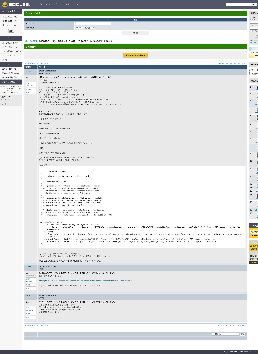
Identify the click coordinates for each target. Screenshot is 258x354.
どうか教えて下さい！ (11, 43)
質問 (26, 41)
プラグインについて (10, 55)
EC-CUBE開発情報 (9, 77)
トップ (244, 325)
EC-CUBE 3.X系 (11, 21)
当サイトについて (9, 69)
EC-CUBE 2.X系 (11, 25)
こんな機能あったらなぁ (11, 51)
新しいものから (43, 63)
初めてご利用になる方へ (11, 73)
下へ (245, 63)
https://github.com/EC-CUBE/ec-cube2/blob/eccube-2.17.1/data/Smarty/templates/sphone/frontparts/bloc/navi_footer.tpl (85, 281)
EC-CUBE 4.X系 (11, 17)
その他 (4, 60)
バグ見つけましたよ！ (11, 47)
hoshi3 (28, 71)
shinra (28, 267)
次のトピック (236, 63)
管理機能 (33, 41)
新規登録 (253, 42)
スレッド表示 (30, 63)
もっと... (4, 104)
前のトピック (224, 63)
